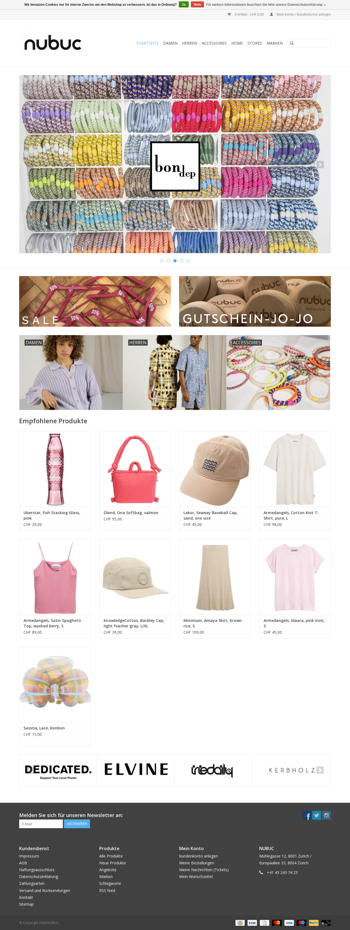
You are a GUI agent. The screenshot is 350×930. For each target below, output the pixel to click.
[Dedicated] (58, 770)
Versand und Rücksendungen (44, 890)
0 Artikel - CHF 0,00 (249, 14)
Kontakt (26, 897)
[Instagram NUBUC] (326, 815)
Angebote (107, 869)
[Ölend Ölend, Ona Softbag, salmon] (135, 469)
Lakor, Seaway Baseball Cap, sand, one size (210, 515)
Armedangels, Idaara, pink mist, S (294, 623)
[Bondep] (175, 164)
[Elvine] (135, 770)
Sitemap (26, 904)
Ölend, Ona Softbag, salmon (131, 512)
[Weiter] (320, 164)
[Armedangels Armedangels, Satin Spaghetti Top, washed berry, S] (55, 576)
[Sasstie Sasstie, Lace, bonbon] (55, 684)
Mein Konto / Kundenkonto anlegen (303, 14)
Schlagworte (110, 883)
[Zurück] (30, 164)
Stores (254, 43)
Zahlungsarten (32, 883)
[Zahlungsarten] (240, 922)
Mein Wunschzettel (196, 876)
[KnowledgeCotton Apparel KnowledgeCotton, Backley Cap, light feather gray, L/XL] (135, 576)
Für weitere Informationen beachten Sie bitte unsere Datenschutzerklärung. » (266, 5)
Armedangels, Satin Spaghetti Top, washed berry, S (52, 623)
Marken (275, 43)
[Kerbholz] (291, 770)
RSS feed (107, 890)
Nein (197, 5)
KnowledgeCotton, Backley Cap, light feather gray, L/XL (134, 623)
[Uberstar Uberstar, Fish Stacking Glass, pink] (55, 469)
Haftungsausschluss (36, 869)
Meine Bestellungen (196, 862)
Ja (184, 5)
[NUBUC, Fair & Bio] (58, 43)
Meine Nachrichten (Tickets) (204, 869)
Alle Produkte (111, 856)
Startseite (147, 43)
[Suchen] (290, 43)
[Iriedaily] (213, 770)
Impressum (29, 856)
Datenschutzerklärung (38, 876)
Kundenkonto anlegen (198, 856)
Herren (189, 43)
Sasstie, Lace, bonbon (44, 728)
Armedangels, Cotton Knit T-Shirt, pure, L (291, 515)
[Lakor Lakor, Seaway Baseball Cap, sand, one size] (215, 469)
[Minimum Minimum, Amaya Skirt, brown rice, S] (215, 576)
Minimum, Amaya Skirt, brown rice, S (212, 623)
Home (237, 43)
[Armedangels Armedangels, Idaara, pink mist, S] (295, 576)
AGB (23, 862)
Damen (170, 43)
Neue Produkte (112, 862)
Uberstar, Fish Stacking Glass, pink (52, 515)
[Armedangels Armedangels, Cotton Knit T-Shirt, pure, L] (295, 469)
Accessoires (214, 43)
